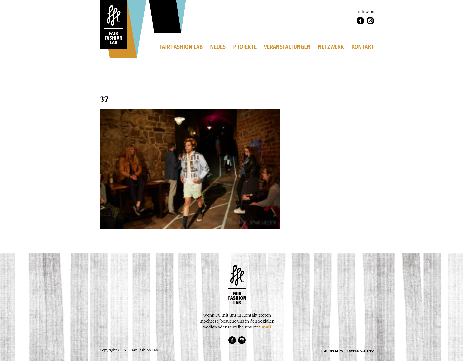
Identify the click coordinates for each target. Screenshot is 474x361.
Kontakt (362, 46)
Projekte (245, 46)
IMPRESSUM (332, 351)
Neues (218, 46)
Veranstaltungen (287, 46)
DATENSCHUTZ (360, 351)
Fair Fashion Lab (181, 46)
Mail (266, 327)
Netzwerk (331, 46)
